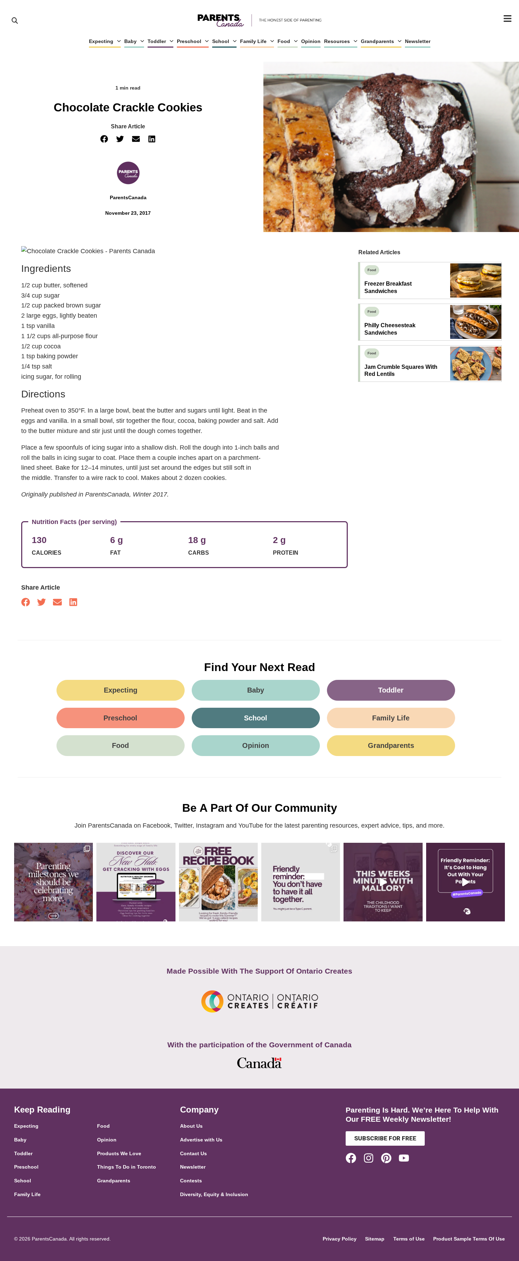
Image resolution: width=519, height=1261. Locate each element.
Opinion (311, 41)
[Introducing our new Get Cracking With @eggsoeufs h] (135, 882)
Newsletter (417, 41)
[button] (104, 139)
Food (284, 41)
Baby (130, 41)
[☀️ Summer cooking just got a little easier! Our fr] (218, 882)
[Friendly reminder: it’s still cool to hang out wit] (465, 882)
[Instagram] (368, 1158)
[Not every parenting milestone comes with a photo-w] (53, 882)
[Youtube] (404, 1158)
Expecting (101, 41)
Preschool (189, 41)
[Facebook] (351, 1158)
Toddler (157, 41)
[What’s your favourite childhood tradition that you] (383, 882)
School (220, 41)
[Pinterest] (386, 1158)
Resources (337, 41)
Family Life (253, 41)
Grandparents (377, 41)
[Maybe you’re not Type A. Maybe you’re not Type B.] (300, 882)
